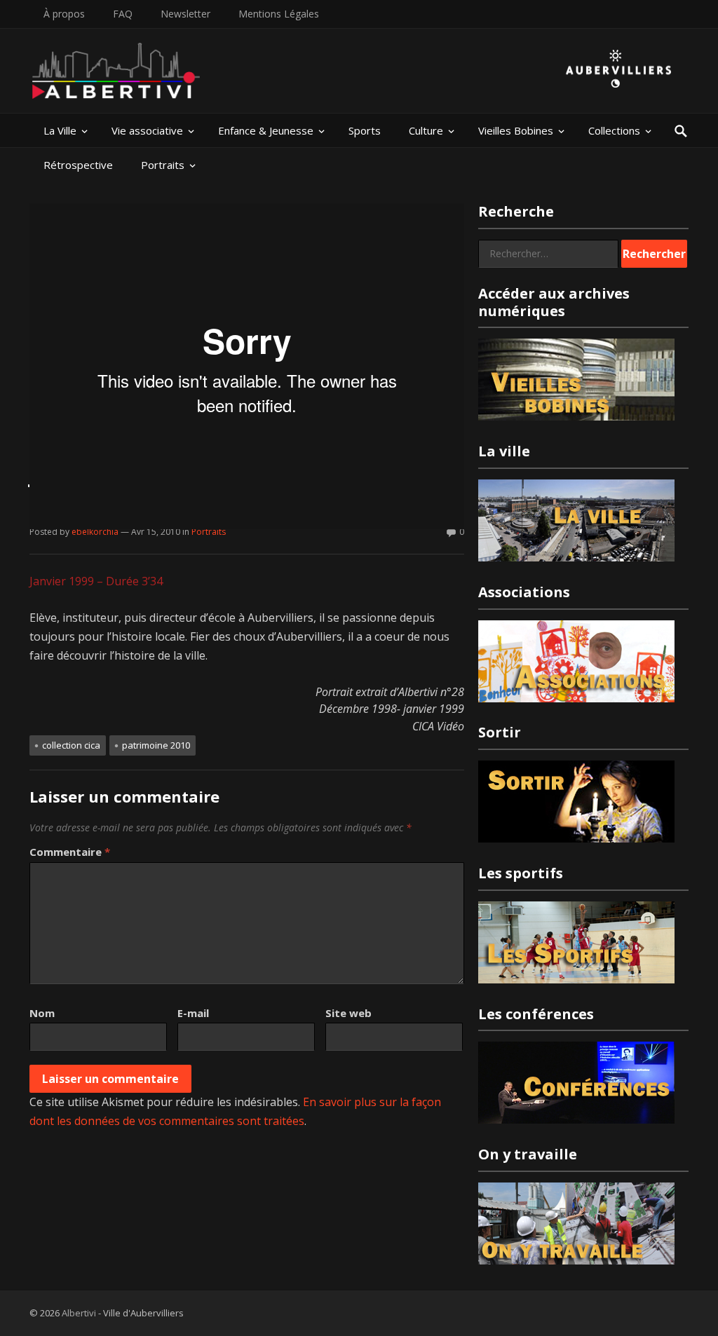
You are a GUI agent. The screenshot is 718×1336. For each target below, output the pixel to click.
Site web (348, 1013)
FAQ (123, 13)
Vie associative (147, 130)
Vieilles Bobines (515, 130)
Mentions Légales (278, 13)
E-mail (193, 1013)
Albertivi (79, 1313)
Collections (614, 130)
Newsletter (185, 13)
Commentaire (69, 852)
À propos (64, 13)
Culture (426, 130)
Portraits (162, 165)
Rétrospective (78, 165)
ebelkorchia (95, 532)
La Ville (59, 130)
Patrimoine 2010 (156, 745)
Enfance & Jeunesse (265, 130)
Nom (42, 1013)
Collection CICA (71, 745)
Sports (364, 130)
